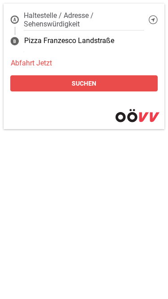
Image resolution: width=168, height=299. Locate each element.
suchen (84, 83)
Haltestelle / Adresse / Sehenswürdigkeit (59, 19)
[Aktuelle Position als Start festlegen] (153, 19)
